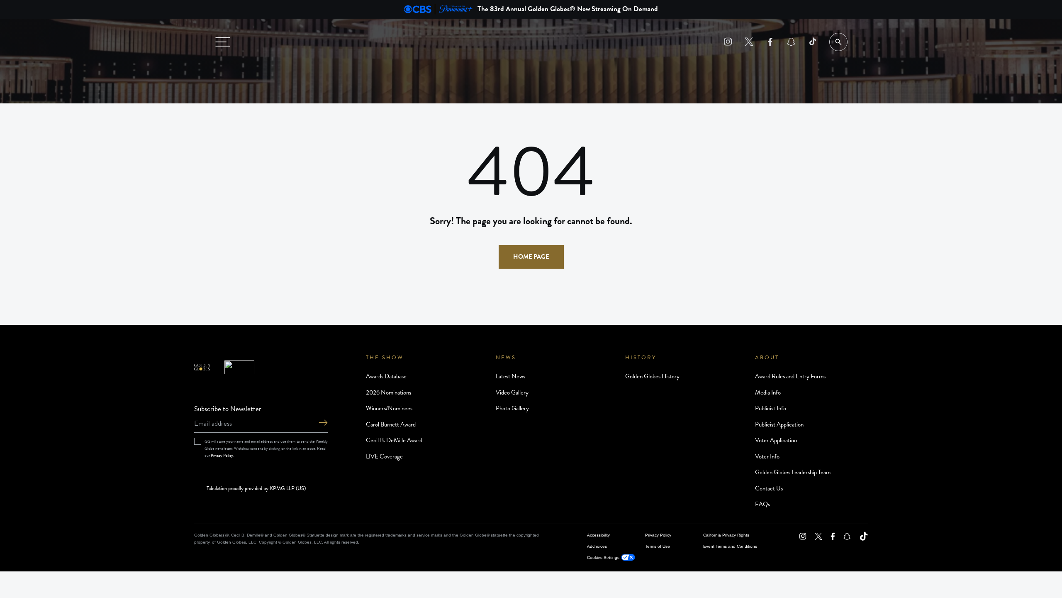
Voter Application (776, 440)
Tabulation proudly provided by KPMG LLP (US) (256, 489)
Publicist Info (770, 408)
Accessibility (598, 535)
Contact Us (769, 488)
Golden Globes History (652, 376)
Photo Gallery (512, 408)
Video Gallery (512, 392)
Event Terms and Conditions (730, 546)
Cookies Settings (603, 557)
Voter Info (767, 456)
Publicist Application (779, 424)
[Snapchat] (791, 41)
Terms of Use (657, 546)
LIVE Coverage (384, 456)
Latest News (510, 376)
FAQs (762, 504)
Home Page (531, 256)
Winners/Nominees (389, 408)
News (506, 357)
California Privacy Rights (726, 535)
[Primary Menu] (222, 42)
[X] (749, 41)
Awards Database (386, 376)
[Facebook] (770, 41)
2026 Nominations (388, 392)
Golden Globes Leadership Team (793, 472)
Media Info (768, 392)
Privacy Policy (222, 455)
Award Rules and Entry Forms (790, 376)
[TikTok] (812, 41)
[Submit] (323, 423)
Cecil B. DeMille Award (394, 440)
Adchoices (597, 546)
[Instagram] (727, 41)
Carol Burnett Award (391, 424)
